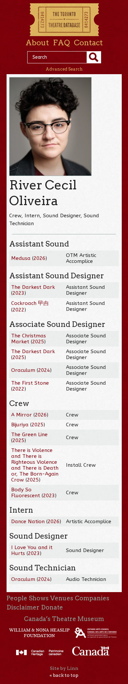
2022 (18, 310)
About (37, 42)
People (17, 598)
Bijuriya (20, 425)
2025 (38, 342)
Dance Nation (28, 521)
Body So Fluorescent (25, 493)
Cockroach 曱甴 (30, 303)
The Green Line (29, 435)
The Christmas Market (28, 339)
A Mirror (21, 415)
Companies (92, 598)
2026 (39, 258)
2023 (18, 293)
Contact (88, 42)
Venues (61, 598)
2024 (44, 370)
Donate (52, 607)
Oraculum (23, 370)
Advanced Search (64, 69)
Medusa (21, 258)
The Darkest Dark (33, 287)
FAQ (61, 42)
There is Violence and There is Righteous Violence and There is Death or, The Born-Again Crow (34, 465)
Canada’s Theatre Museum (64, 618)
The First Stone (30, 383)
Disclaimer (23, 607)
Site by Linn (64, 668)
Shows (39, 598)
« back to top (64, 675)
